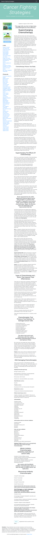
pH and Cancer (6, 50)
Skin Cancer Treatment (7, 70)
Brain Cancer (5, 80)
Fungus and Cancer (6, 58)
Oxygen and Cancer (6, 49)
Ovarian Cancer (6, 113)
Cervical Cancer (6, 84)
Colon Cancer (5, 85)
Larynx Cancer (5, 94)
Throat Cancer (5, 124)
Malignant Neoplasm (7, 97)
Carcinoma (5, 83)
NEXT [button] (16, 521)
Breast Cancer (5, 82)
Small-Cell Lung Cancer (7, 120)
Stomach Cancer (6, 122)
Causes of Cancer (6, 47)
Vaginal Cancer (6, 130)
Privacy (31, 534)
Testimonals (5, 71)
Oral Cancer (5, 112)
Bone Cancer (5, 79)
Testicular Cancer (6, 123)
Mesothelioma (5, 100)
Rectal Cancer (5, 117)
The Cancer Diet (6, 48)
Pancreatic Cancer (6, 114)
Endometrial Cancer (6, 87)
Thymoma (5, 125)
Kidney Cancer (5, 93)
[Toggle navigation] (36, 1)
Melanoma (5, 99)
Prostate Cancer (6, 116)
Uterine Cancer (6, 129)
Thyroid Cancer (6, 126)
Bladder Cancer (6, 78)
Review (4, 69)
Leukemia (4, 95)
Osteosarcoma (5, 111)
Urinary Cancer (6, 128)
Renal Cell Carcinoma (7, 118)
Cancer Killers (5, 54)
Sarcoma (4, 119)
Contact (27, 534)
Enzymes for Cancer (7, 65)
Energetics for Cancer (7, 66)
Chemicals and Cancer (7, 59)
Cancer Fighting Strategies (7, 1)
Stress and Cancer (6, 67)
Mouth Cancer (5, 101)
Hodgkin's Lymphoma (7, 89)
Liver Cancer (5, 96)
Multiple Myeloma (6, 102)
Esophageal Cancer (6, 88)
